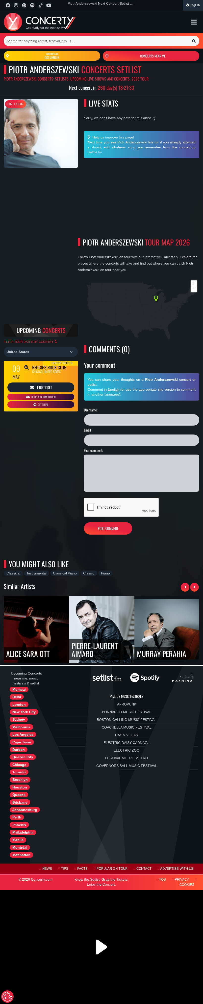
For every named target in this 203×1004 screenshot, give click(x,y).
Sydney (18, 719)
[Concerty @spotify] (32, 5)
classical (13, 573)
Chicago (19, 765)
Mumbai (19, 689)
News (47, 868)
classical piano (65, 573)
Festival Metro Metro (126, 758)
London (19, 704)
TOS (162, 879)
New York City (24, 712)
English (194, 5)
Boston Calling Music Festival (126, 720)
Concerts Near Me (153, 55)
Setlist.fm (95, 152)
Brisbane (19, 802)
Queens (18, 795)
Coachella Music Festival (127, 727)
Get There (42, 405)
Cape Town (21, 742)
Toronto (19, 772)
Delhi (16, 697)
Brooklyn (20, 780)
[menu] (194, 22)
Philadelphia (22, 832)
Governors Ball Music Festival (126, 766)
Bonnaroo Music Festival (126, 712)
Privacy (182, 879)
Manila (18, 840)
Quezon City (22, 757)
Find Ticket (44, 387)
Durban (18, 750)
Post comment (108, 528)
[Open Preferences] (7, 996)
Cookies (186, 885)
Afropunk (126, 704)
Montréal (19, 847)
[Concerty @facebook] (7, 5)
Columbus (52, 56)
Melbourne (21, 727)
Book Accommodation (43, 397)
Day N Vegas (126, 735)
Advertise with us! (177, 868)
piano (105, 573)
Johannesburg (24, 810)
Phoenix (19, 825)
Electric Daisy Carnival (126, 743)
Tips (64, 868)
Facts (82, 868)
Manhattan (21, 855)
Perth (16, 817)
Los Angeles (22, 734)
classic (88, 573)
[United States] (41, 351)
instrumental (37, 573)
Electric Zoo (126, 750)
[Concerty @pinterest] (24, 5)
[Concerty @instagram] (16, 5)
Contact (144, 868)
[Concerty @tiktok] (40, 5)
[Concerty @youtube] (48, 5)
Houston (19, 787)
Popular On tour (112, 868)
